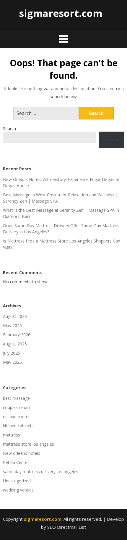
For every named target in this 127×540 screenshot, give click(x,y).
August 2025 (15, 344)
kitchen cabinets (18, 426)
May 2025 (12, 362)
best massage (16, 398)
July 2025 (11, 353)
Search (9, 128)
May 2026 (12, 325)
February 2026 (16, 334)
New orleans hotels (21, 453)
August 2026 (15, 316)
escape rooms (16, 416)
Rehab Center (16, 462)
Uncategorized (17, 481)
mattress (11, 435)
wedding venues (18, 490)
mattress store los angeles (28, 444)
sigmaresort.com (60, 13)
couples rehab (16, 407)
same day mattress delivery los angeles (40, 471)
